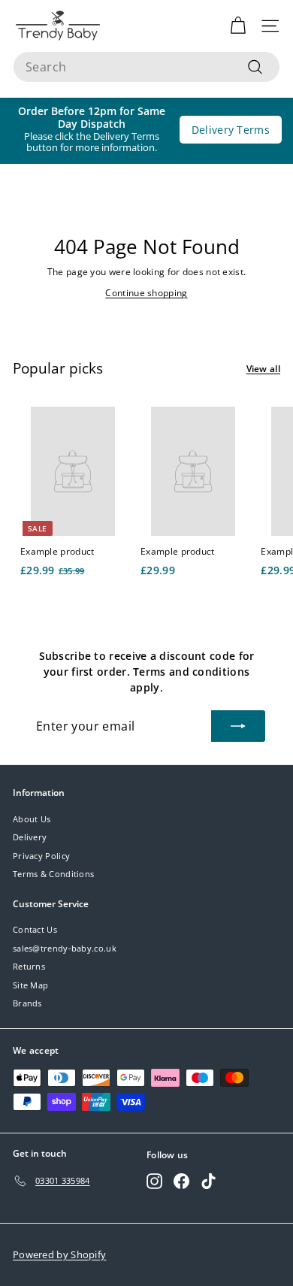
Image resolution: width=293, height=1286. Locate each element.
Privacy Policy (41, 855)
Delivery (30, 837)
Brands (27, 1003)
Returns (29, 966)
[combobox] (146, 67)
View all (263, 368)
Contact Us (35, 929)
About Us (31, 819)
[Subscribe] (238, 726)
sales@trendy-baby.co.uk (64, 948)
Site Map (30, 985)
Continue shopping (146, 292)
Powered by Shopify (59, 1254)
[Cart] (237, 26)
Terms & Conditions (53, 873)
